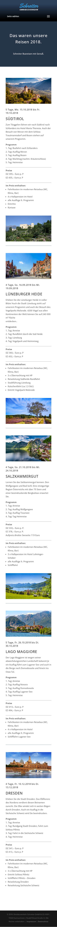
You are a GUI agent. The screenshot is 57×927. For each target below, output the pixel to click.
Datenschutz (43, 921)
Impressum (31, 921)
